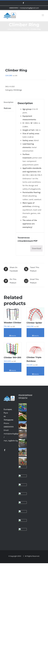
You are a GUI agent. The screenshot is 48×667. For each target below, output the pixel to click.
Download (36, 248)
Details (13, 336)
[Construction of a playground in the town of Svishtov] (22, 460)
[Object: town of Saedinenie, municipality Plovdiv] (22, 496)
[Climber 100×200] (12, 349)
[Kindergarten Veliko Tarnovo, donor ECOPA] (22, 443)
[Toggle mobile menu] (43, 15)
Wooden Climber (12, 322)
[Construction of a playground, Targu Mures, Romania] (22, 469)
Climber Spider (34, 323)
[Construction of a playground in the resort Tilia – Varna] (22, 532)
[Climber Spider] (35, 314)
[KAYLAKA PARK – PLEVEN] (22, 434)
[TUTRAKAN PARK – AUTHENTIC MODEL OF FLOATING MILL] (22, 425)
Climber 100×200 (12, 357)
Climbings (25, 29)
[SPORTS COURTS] (22, 416)
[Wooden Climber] (12, 314)
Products (16, 29)
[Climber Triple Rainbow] (35, 349)
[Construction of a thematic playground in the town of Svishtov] (22, 452)
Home (10, 29)
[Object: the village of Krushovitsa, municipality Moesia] (22, 487)
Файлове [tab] (7, 108)
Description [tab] (8, 102)
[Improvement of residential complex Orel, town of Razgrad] (22, 505)
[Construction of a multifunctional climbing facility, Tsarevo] (22, 523)
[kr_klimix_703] (24, 46)
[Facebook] (5, 450)
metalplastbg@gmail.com (29, 8)
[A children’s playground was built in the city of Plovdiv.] (22, 407)
